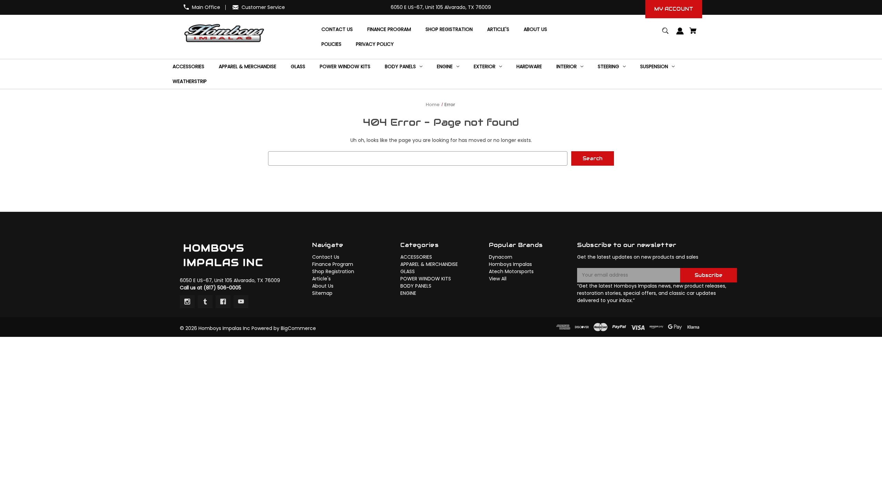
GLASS (407, 271)
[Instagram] (187, 302)
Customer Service (263, 7)
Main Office (206, 7)
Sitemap (322, 293)
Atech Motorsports (511, 271)
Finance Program (332, 264)
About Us (323, 285)
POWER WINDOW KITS (425, 278)
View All (497, 278)
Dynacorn (500, 257)
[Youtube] (241, 302)
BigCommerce (298, 328)
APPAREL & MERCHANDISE (429, 264)
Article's (321, 278)
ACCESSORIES (416, 257)
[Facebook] (223, 302)
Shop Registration (333, 271)
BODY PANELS (415, 285)
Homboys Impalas (510, 264)
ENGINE (408, 293)
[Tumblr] (205, 302)
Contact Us (325, 257)
